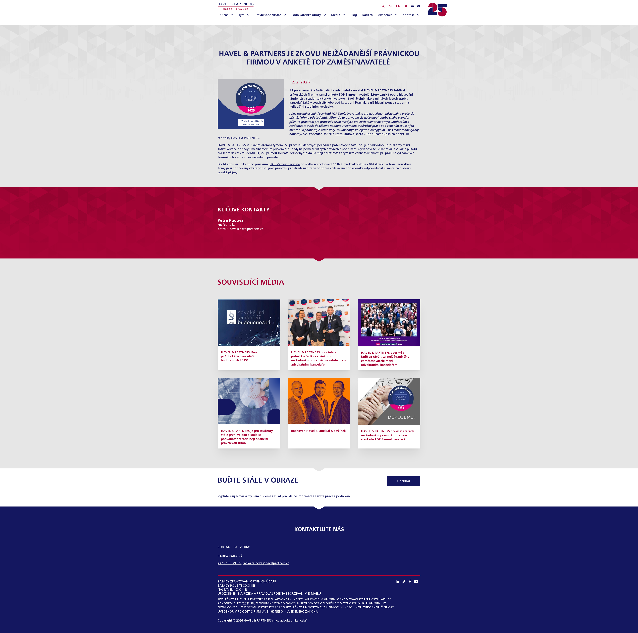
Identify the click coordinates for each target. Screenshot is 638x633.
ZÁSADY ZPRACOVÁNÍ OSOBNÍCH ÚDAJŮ (247, 581)
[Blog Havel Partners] (405, 582)
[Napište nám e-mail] (418, 6)
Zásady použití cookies (236, 585)
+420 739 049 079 (229, 563)
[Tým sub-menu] (249, 15)
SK (391, 6)
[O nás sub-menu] (232, 15)
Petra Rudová (344, 134)
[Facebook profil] (411, 582)
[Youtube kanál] (417, 582)
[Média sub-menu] (344, 15)
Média (335, 15)
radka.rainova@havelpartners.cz (266, 563)
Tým (241, 15)
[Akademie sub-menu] (397, 15)
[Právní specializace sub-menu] (285, 15)
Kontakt (408, 15)
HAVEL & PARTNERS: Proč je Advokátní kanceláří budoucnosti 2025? (239, 356)
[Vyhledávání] (383, 6)
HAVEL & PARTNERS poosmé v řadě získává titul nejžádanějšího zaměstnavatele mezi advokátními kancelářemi (385, 359)
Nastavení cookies (233, 589)
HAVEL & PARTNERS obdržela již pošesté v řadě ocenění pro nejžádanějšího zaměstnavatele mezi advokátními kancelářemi (318, 358)
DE (406, 6)
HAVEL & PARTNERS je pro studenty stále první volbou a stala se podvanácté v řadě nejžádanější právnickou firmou (247, 437)
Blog (353, 15)
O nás (224, 15)
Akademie (385, 15)
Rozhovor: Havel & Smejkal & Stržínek (318, 431)
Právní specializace (268, 15)
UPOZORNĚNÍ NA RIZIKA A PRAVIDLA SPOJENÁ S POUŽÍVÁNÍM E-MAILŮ (269, 593)
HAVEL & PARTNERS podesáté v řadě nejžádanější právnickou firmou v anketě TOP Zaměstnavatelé (388, 435)
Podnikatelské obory (306, 15)
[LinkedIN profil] (412, 6)
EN (398, 6)
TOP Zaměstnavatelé (285, 164)
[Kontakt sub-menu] (419, 15)
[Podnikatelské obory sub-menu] (325, 15)
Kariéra (367, 15)
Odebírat (403, 481)
